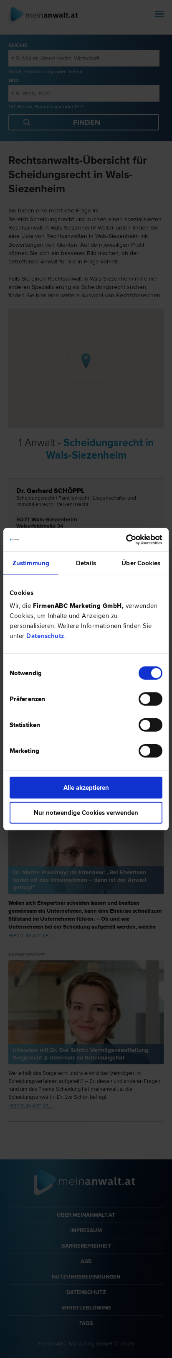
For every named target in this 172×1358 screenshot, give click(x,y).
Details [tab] (86, 563)
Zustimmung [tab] (31, 563)
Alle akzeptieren (86, 787)
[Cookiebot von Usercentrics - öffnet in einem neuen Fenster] (125, 539)
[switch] (150, 699)
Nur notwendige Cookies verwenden (86, 812)
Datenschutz (45, 636)
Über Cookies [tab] (140, 563)
